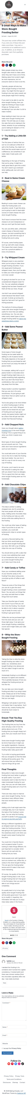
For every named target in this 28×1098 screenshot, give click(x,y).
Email (4, 1035)
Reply (4, 983)
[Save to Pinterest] (3, 65)
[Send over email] (14, 65)
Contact (22, 1082)
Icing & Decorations (8, 22)
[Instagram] (17, 935)
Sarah (4, 36)
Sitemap (15, 1082)
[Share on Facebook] (7, 65)
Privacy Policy (16, 1048)
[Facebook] (15, 935)
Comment (6, 1003)
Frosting (5, 948)
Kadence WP (21, 1093)
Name (5, 1027)
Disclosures (7, 1082)
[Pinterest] (13, 935)
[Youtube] (11, 935)
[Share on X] (10, 65)
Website (5, 1043)
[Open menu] (25, 4)
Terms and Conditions (14, 1079)
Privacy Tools (19, 1076)
